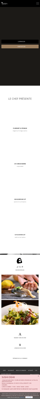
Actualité (30, 370)
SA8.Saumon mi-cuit (20, 199)
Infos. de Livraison (21, 370)
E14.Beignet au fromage (20, 128)
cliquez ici (22, 397)
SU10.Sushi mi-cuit (20, 235)
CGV (36, 370)
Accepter (29, 397)
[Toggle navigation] (37, 3)
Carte (4, 370)
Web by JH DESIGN (34, 374)
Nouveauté (11, 370)
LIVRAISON (21, 41)
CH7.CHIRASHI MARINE (20, 164)
